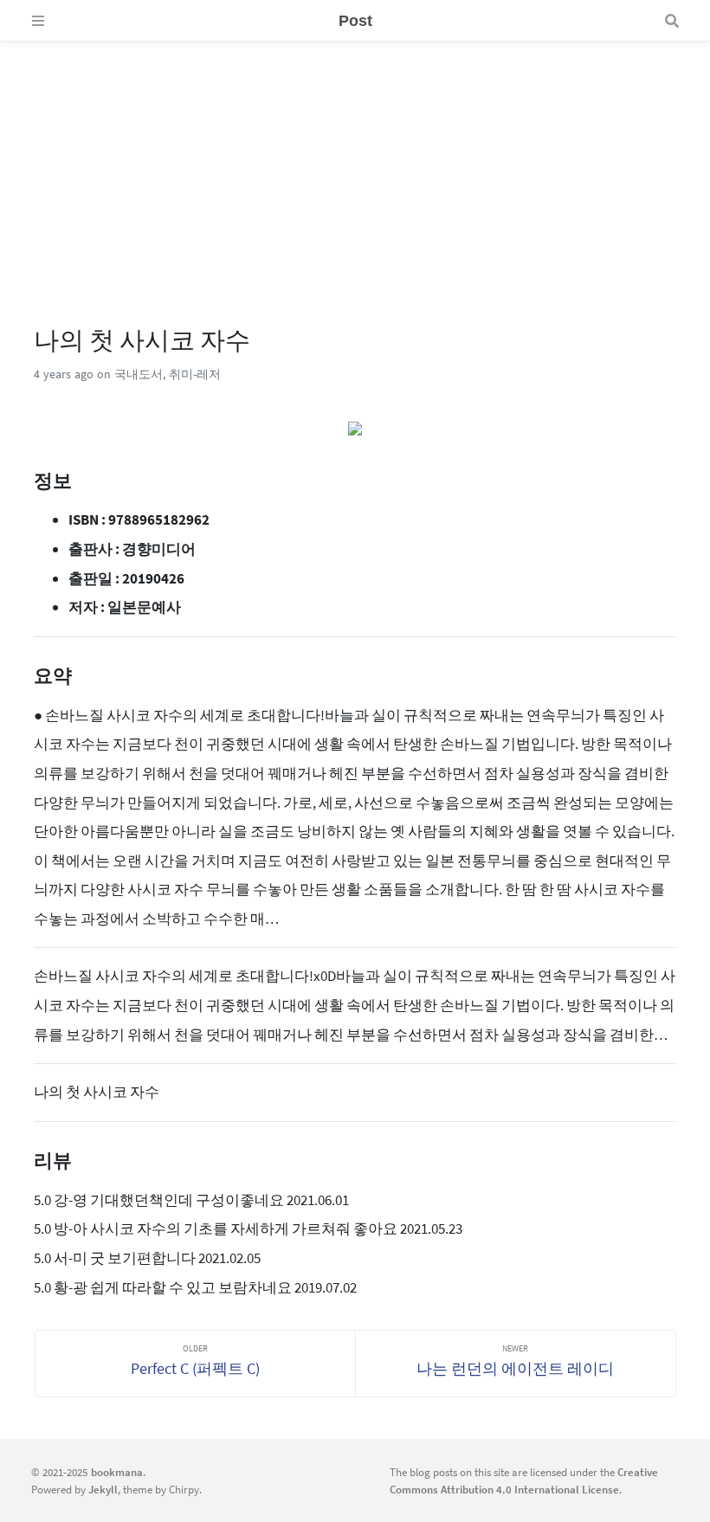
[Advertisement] (355, 163)
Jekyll (103, 1489)
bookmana (117, 1472)
